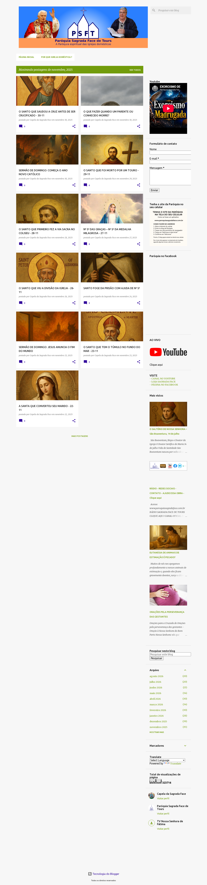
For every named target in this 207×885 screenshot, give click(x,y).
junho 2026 (156, 687)
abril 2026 (155, 698)
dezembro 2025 (158, 721)
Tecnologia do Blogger (105, 873)
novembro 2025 (158, 727)
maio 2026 (155, 693)
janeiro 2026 (157, 715)
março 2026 (156, 704)
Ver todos (135, 70)
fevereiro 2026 (158, 710)
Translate (175, 763)
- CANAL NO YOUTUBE (162, 378)
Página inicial (26, 57)
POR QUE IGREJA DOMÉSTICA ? (56, 57)
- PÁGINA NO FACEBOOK (164, 384)
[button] (74, 126)
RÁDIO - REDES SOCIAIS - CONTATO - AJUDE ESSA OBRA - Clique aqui (167, 493)
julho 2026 (155, 681)
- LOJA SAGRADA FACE (162, 381)
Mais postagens (79, 436)
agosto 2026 (156, 676)
